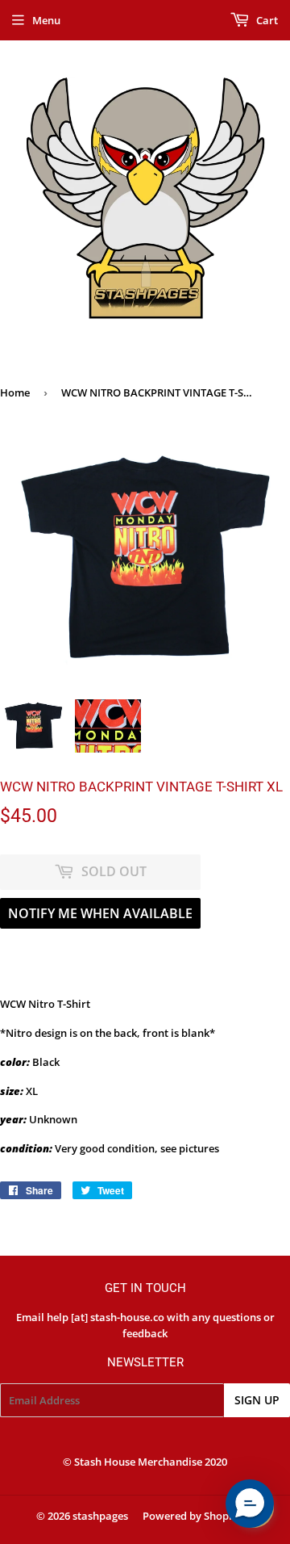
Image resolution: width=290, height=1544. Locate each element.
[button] (250, 1503)
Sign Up (257, 1400)
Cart (266, 20)
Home (15, 392)
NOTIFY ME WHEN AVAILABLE (100, 913)
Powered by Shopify (192, 1515)
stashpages (100, 1515)
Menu (46, 20)
